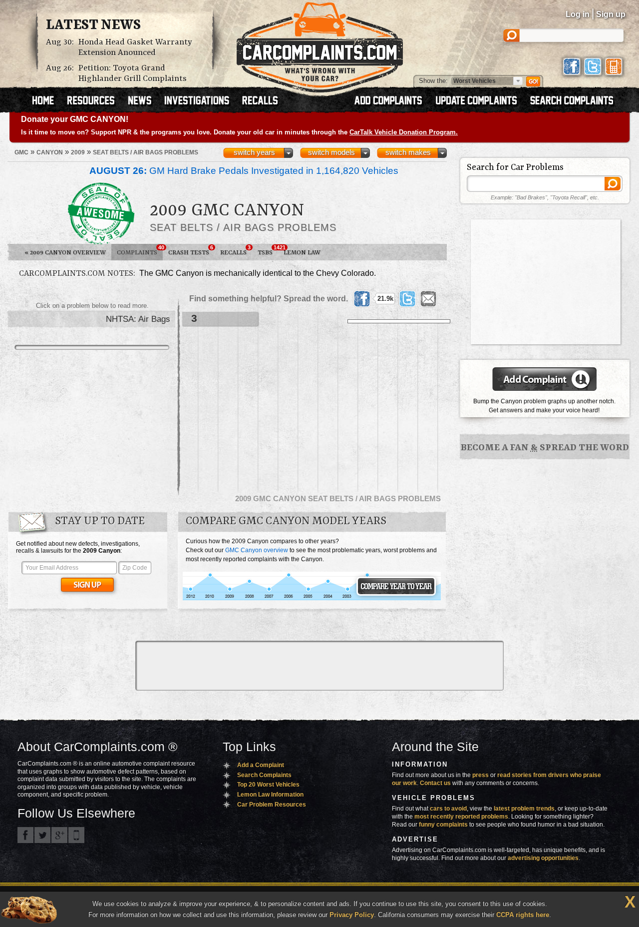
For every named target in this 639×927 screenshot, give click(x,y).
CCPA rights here (522, 915)
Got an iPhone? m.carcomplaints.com (76, 835)
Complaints (140, 250)
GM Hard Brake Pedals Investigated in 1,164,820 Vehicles (243, 170)
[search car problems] (576, 101)
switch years (254, 152)
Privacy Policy (351, 915)
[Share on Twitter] (407, 299)
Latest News (93, 25)
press (480, 775)
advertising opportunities (543, 858)
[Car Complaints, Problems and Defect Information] (320, 44)
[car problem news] (144, 101)
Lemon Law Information (270, 794)
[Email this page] (428, 299)
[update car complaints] (480, 101)
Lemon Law (302, 252)
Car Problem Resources (271, 804)
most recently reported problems (461, 816)
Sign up (611, 14)
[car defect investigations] (201, 101)
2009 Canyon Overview (65, 252)
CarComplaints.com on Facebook (25, 835)
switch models (331, 152)
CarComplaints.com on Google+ (59, 835)
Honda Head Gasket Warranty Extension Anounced (135, 47)
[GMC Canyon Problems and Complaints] (312, 598)
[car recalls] (260, 101)
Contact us (435, 783)
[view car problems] (47, 101)
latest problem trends (524, 808)
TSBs (268, 250)
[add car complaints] (392, 101)
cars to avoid (448, 808)
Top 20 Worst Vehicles (268, 784)
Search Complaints (264, 775)
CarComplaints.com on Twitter (42, 835)
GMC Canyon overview (256, 550)
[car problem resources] (95, 101)
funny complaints (443, 824)
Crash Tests (190, 250)
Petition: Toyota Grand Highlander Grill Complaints (132, 73)
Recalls (235, 250)
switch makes (408, 152)
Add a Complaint (260, 765)
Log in (578, 14)
